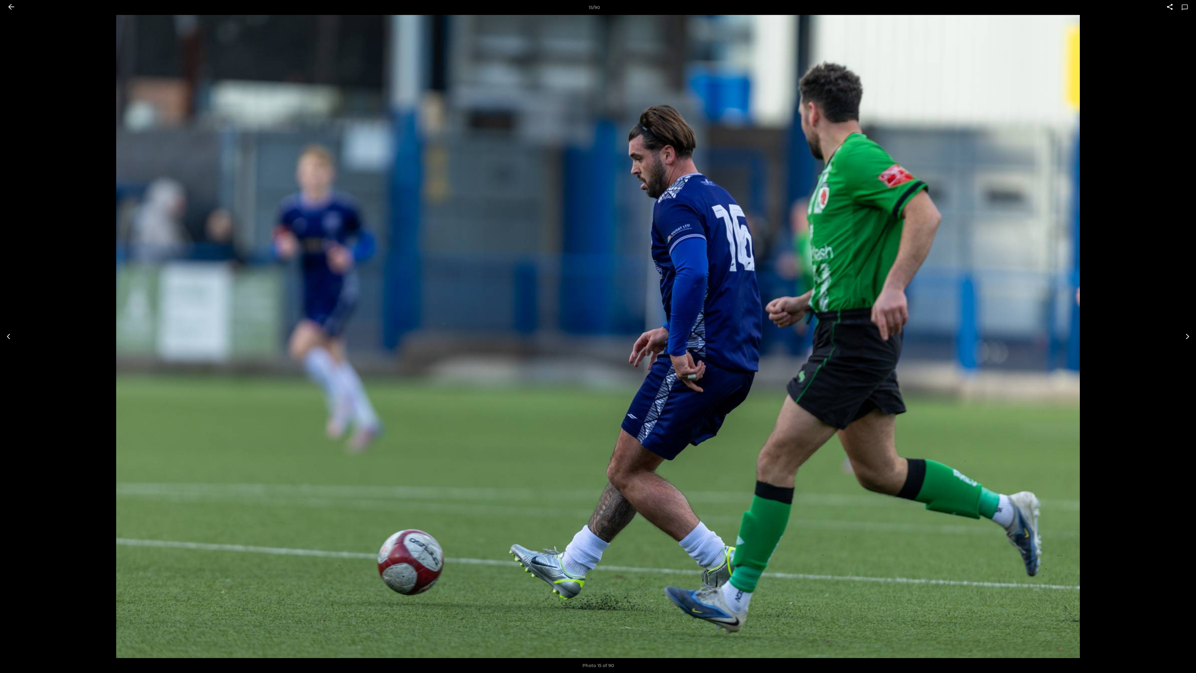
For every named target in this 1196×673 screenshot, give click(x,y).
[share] (1170, 7)
